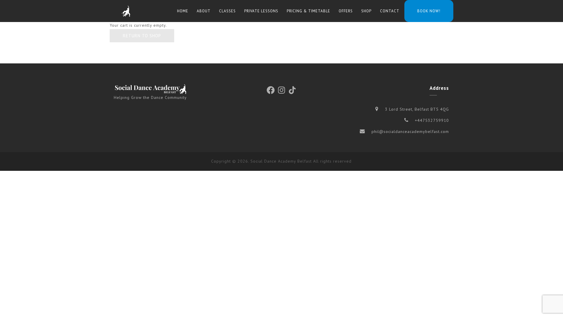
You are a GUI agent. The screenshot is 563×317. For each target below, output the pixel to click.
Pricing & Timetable (308, 11)
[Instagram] (281, 90)
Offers (346, 11)
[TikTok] (292, 90)
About (204, 11)
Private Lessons (261, 11)
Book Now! (428, 11)
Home (182, 11)
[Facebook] (270, 90)
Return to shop (142, 35)
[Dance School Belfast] (126, 11)
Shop (366, 11)
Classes (227, 11)
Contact (389, 11)
